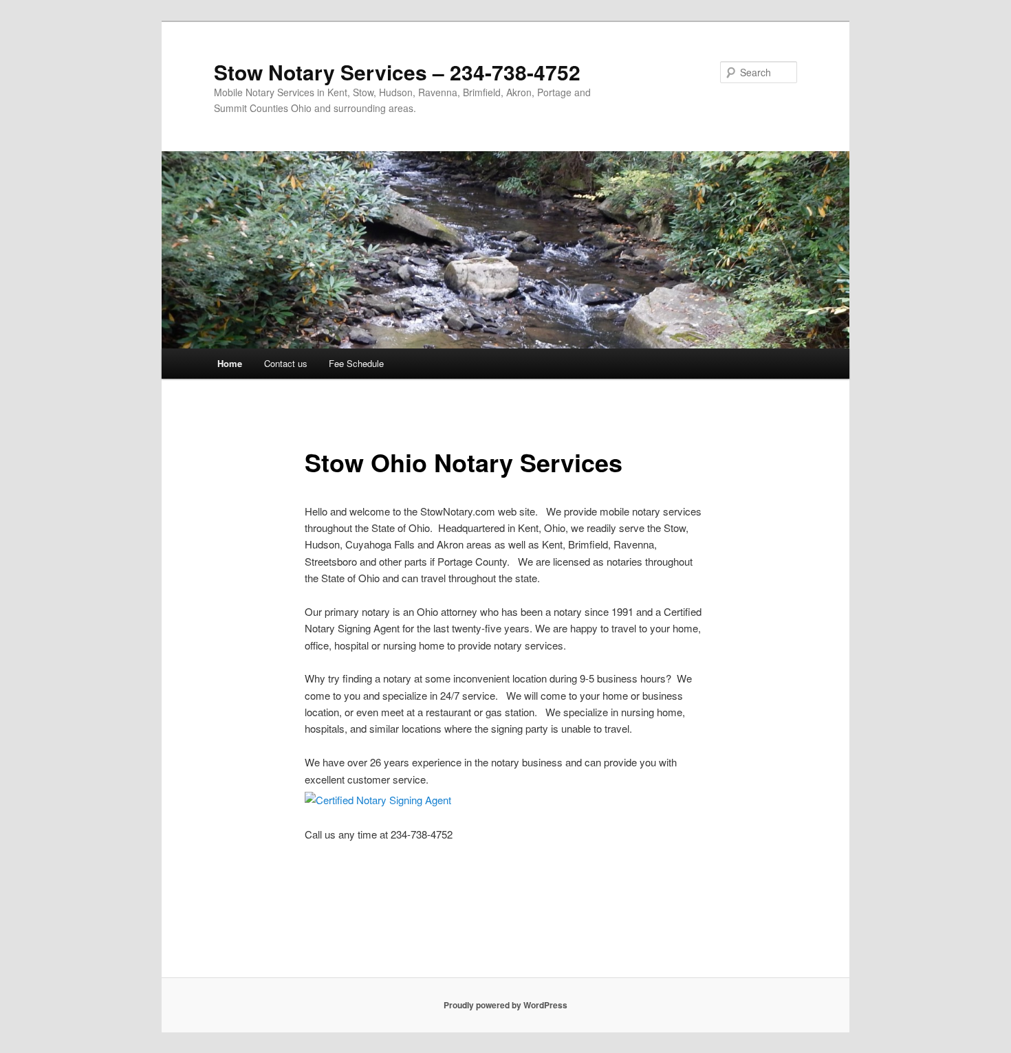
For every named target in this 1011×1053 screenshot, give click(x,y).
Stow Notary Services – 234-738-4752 (397, 72)
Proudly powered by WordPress (505, 1005)
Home (229, 363)
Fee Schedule (356, 363)
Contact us (285, 363)
